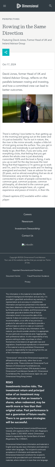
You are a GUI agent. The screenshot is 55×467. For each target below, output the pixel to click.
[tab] (27, 6)
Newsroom (27, 222)
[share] (5, 52)
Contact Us (27, 236)
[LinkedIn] (27, 245)
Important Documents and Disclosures (28, 270)
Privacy (27, 282)
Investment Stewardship (27, 229)
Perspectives (11, 19)
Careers (28, 214)
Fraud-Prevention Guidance (38, 276)
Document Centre (13, 276)
